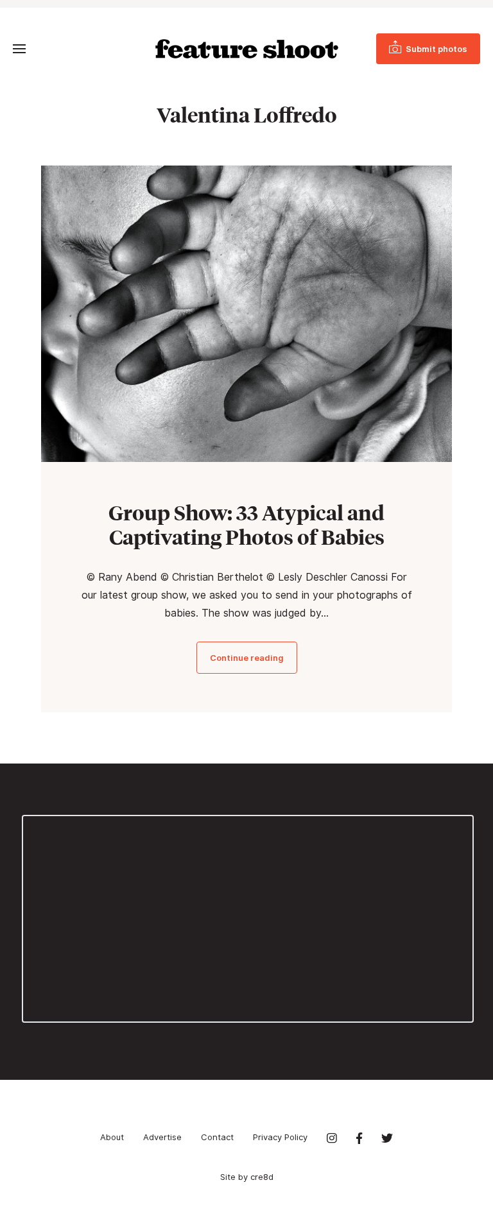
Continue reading (247, 658)
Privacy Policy (280, 1137)
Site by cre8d (246, 1177)
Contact (217, 1137)
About (112, 1137)
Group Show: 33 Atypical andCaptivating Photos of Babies (246, 525)
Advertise (162, 1137)
